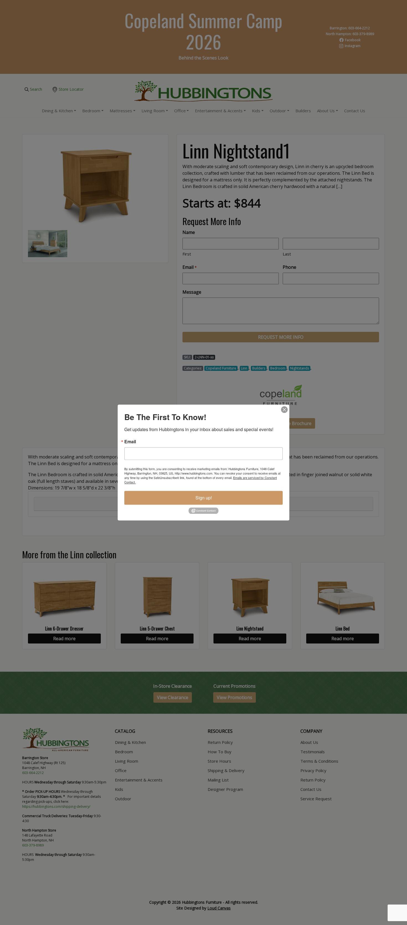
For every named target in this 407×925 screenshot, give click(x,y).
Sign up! (203, 497)
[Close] (284, 409)
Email (130, 441)
